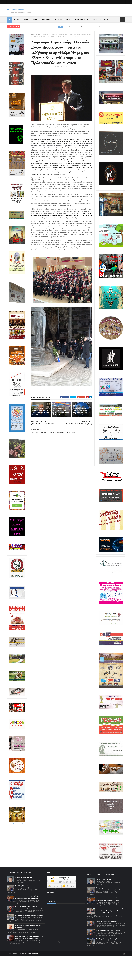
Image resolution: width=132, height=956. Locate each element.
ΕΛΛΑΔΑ (25, 19)
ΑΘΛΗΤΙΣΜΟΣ (58, 19)
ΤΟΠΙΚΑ (16, 19)
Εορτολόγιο (61, 942)
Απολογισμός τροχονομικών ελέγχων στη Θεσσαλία (29, 915)
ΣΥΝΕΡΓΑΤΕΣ (31, 2)
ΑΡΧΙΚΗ (9, 2)
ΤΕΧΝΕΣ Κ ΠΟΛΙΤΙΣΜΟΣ (100, 19)
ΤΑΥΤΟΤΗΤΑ (15, 2)
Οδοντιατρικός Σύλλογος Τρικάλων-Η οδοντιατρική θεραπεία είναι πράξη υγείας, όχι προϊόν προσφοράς (81, 411)
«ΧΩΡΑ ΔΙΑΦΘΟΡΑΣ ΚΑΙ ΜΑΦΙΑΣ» (106, 921)
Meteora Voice (16, 9)
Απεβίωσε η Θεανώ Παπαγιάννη (23, 877)
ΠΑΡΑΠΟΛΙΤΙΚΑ (45, 19)
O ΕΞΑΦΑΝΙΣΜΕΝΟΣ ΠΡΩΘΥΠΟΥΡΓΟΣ (27, 907)
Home (33, 35)
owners (38, 953)
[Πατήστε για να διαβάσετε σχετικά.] (16, 85)
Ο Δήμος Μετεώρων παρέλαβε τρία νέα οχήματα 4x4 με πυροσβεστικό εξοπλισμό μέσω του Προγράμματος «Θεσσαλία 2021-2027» (110, 911)
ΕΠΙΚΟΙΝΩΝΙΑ (23, 2)
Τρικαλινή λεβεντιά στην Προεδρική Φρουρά (108, 939)
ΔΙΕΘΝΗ (34, 19)
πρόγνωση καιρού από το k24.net (61, 888)
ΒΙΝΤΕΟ (68, 19)
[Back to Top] (124, 954)
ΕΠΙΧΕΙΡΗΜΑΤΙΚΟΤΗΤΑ (82, 19)
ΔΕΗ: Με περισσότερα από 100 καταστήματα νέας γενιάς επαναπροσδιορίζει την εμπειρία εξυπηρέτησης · (60, 411)
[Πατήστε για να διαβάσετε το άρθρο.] (111, 708)
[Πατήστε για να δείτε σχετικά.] (17, 577)
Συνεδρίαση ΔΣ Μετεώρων (22, 886)
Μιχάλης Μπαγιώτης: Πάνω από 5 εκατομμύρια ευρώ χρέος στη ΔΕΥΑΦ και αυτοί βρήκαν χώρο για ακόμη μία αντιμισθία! (61, 27)
